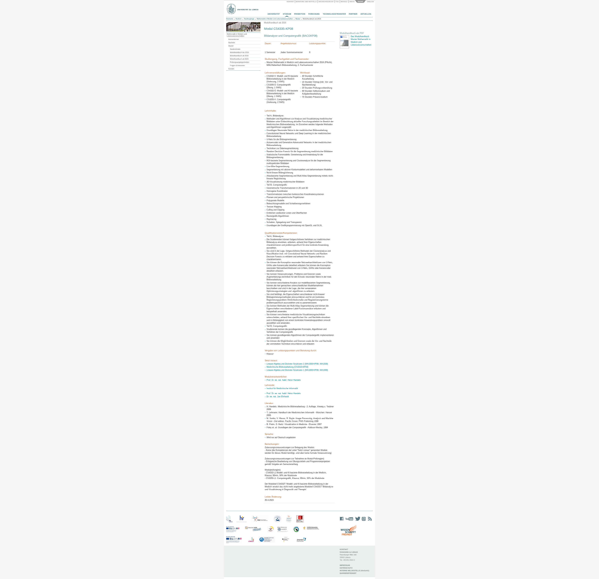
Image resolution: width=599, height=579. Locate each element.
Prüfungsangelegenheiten (239, 62)
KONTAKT (344, 549)
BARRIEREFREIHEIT (348, 573)
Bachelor (231, 42)
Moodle (344, 1)
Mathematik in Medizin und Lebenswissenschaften (237, 35)
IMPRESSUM (345, 565)
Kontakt (290, 1)
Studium (287, 14)
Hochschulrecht (326, 1)
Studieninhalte (235, 49)
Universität (274, 14)
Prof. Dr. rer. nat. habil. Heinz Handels (284, 380)
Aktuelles (365, 14)
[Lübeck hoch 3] (251, 539)
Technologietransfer (334, 14)
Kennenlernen (233, 39)
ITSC (337, 1)
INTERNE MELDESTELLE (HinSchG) (354, 571)
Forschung (314, 14)
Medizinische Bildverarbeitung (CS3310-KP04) (287, 367)
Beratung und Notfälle (306, 1)
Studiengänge (249, 19)
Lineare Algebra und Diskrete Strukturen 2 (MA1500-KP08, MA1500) (297, 364)
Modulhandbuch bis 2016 (239, 52)
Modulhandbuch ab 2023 (239, 59)
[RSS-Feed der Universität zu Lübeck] (369, 521)
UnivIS (352, 1)
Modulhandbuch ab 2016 (239, 56)
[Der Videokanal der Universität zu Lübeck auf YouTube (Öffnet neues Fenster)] (349, 521)
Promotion (299, 14)
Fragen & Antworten (237, 65)
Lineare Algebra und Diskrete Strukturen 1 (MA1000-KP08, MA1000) (297, 370)
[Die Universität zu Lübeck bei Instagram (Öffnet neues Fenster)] (363, 521)
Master (231, 46)
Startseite (229, 19)
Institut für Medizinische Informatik (282, 388)
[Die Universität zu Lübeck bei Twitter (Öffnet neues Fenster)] (357, 521)
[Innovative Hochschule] (301, 539)
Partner (353, 14)
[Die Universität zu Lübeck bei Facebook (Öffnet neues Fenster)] (342, 521)
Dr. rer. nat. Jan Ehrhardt (278, 396)
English (370, 1)
